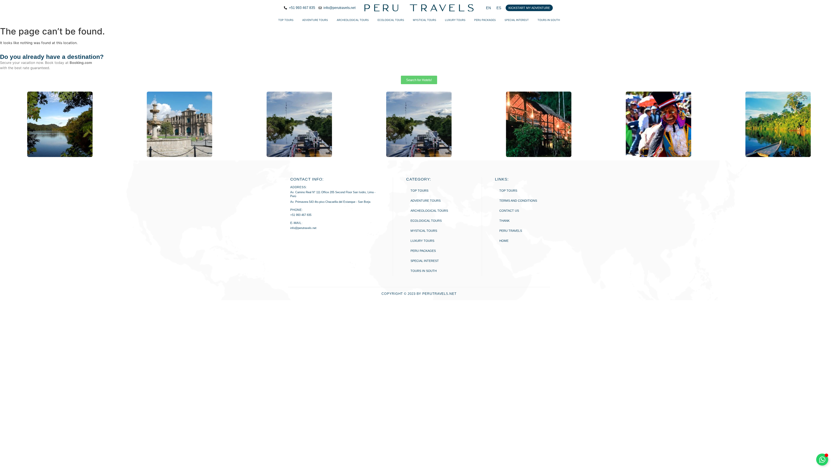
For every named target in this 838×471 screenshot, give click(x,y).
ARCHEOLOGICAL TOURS (353, 20)
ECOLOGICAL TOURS (391, 20)
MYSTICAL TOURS (424, 20)
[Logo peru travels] (419, 7)
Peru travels (510, 230)
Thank (504, 220)
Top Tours (286, 20)
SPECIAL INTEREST (517, 20)
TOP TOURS (508, 190)
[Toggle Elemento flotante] (822, 460)
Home (503, 240)
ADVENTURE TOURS (315, 20)
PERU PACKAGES (485, 20)
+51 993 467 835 (300, 215)
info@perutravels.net (303, 228)
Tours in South (548, 20)
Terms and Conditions (518, 200)
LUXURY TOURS (455, 20)
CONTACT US (509, 210)
